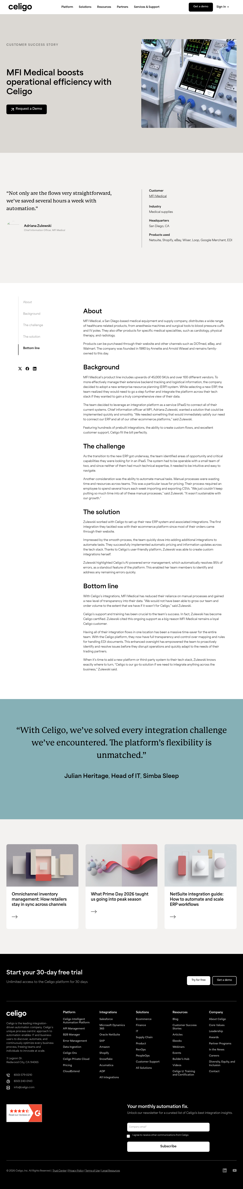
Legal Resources (110, 1171)
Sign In (221, 7)
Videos (177, 1065)
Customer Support (148, 1062)
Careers (214, 1056)
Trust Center (60, 1171)
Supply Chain (144, 1037)
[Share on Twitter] (20, 369)
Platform (67, 7)
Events (177, 1053)
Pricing (67, 1065)
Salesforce (106, 1019)
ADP (102, 1071)
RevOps (141, 1049)
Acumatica (106, 1065)
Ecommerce (144, 1019)
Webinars (178, 1047)
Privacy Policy (76, 1171)
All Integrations (109, 1077)
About (27, 302)
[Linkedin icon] (225, 1170)
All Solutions (144, 1068)
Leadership (216, 1031)
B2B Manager (71, 1035)
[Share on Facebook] (27, 369)
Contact (214, 1071)
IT (137, 1031)
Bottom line (31, 348)
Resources (104, 7)
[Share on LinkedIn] (34, 369)
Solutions (85, 7)
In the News (216, 1049)
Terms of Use (92, 1171)
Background (31, 314)
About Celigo (217, 1019)
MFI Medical (158, 196)
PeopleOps (143, 1056)
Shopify (104, 1053)
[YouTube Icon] (235, 1170)
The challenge (33, 325)
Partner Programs (220, 1043)
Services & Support (146, 7)
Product (141, 1043)
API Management (74, 1028)
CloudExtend (71, 1071)
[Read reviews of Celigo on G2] (24, 1113)
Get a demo (200, 6)
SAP (102, 1041)
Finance (141, 1025)
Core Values (216, 1025)
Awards (214, 1037)
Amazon (104, 1047)
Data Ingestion (72, 1047)
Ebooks (177, 1041)
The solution (31, 337)
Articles (178, 1035)
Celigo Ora (70, 1053)
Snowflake (106, 1059)
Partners (122, 7)
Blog (175, 1019)
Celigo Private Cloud (76, 1059)
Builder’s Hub (181, 1059)
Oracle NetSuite (109, 1035)
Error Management (75, 1041)
